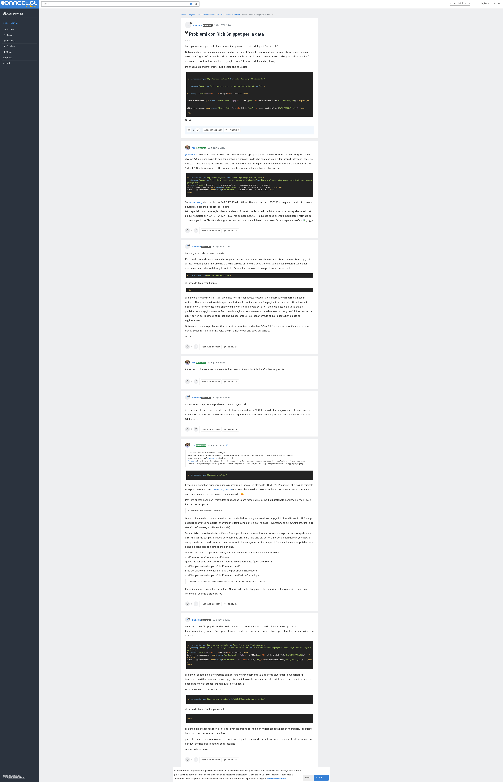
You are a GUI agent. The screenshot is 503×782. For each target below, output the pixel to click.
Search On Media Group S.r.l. (16, 777)
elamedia (197, 25)
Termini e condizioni (15, 776)
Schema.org (192, 461)
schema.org (195, 202)
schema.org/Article (221, 489)
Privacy (5, 776)
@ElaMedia (191, 154)
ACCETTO (321, 778)
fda (193, 148)
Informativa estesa (276, 778)
